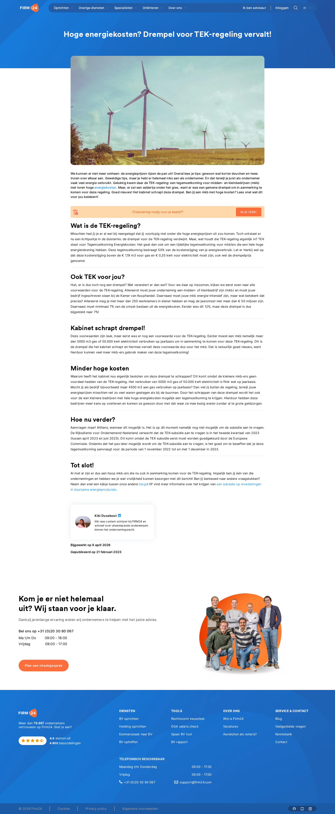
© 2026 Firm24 (30, 809)
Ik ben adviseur (254, 8)
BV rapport (179, 742)
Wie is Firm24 (233, 719)
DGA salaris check (185, 726)
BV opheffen (128, 742)
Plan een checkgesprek (43, 665)
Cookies (64, 809)
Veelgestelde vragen (290, 726)
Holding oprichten (132, 726)
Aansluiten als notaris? (240, 734)
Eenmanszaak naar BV (135, 734)
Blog (278, 719)
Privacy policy (96, 809)
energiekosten (105, 187)
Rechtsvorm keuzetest (188, 719)
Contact (281, 742)
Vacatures (230, 726)
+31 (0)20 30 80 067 (139, 782)
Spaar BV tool (181, 734)
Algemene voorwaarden (140, 809)
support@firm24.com (196, 782)
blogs (143, 484)
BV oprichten (129, 719)
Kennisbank (283, 734)
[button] (139, 711)
